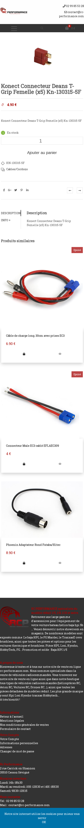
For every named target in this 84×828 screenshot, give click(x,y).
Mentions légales (12, 720)
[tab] (11, 213)
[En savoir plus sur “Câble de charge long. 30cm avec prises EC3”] (24, 354)
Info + (6, 220)
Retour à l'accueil (11, 716)
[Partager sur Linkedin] (27, 190)
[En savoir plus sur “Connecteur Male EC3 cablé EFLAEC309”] (24, 464)
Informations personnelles (19, 743)
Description (11, 213)
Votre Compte (9, 739)
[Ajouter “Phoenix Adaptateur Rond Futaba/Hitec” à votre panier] (24, 563)
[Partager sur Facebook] (4, 190)
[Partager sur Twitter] (16, 190)
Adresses (6, 747)
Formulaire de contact (15, 729)
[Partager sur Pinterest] (21, 190)
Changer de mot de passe (17, 751)
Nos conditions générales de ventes (24, 725)
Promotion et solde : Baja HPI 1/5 (44, 650)
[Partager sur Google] (10, 190)
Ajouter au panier (42, 152)
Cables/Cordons (17, 169)
